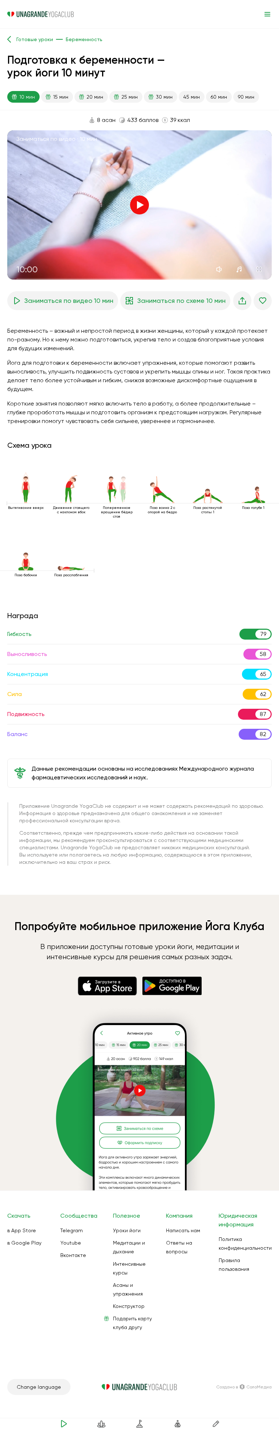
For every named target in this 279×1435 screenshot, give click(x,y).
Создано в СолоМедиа (244, 1386)
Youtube (70, 1243)
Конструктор (129, 1306)
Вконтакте (73, 1255)
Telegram (71, 1230)
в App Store (21, 1230)
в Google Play (24, 1243)
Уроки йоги (127, 1230)
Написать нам (183, 1230)
